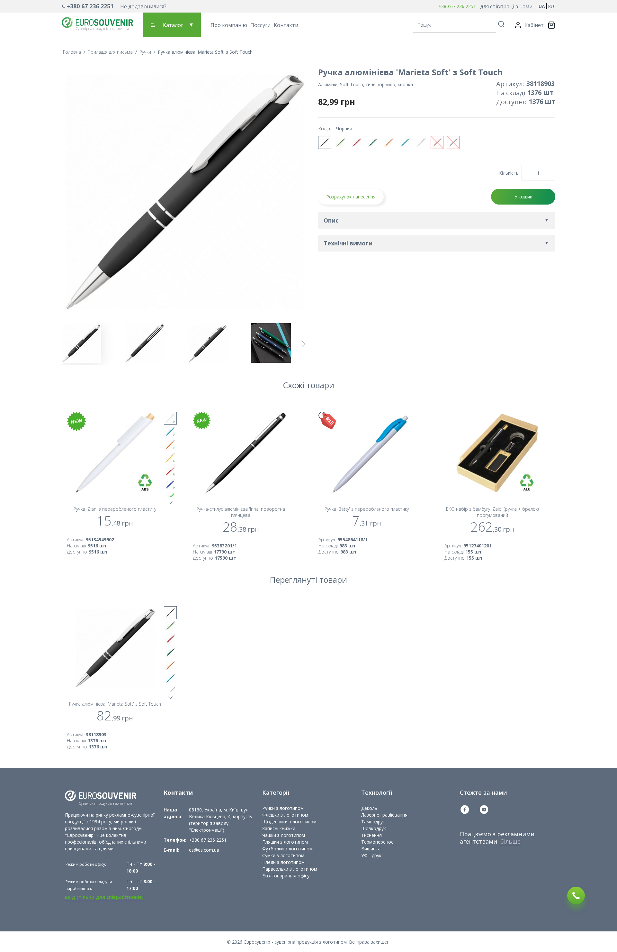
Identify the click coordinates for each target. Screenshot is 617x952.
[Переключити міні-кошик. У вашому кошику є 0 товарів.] (551, 25)
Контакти (286, 25)
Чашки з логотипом (283, 835)
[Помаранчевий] (388, 142)
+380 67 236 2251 (90, 6)
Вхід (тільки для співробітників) (104, 897)
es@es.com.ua (204, 850)
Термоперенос (377, 842)
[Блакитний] (404, 142)
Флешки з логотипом (285, 815)
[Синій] (453, 142)
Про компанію (228, 25)
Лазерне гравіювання (384, 815)
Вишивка (370, 849)
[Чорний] (324, 142)
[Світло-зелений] (340, 142)
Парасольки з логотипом (289, 869)
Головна (72, 52)
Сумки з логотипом (283, 855)
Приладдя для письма (110, 52)
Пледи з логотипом (283, 862)
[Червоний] (356, 142)
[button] (114, 6)
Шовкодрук (373, 828)
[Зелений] (372, 142)
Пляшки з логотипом (285, 842)
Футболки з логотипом (287, 849)
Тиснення (371, 835)
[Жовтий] (170, 457)
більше (510, 841)
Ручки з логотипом (283, 808)
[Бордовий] (437, 142)
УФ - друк (371, 855)
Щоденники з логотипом (289, 822)
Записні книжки (278, 828)
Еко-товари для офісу (285, 876)
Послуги (260, 25)
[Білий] (421, 142)
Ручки (145, 52)
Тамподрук (373, 822)
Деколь (369, 808)
